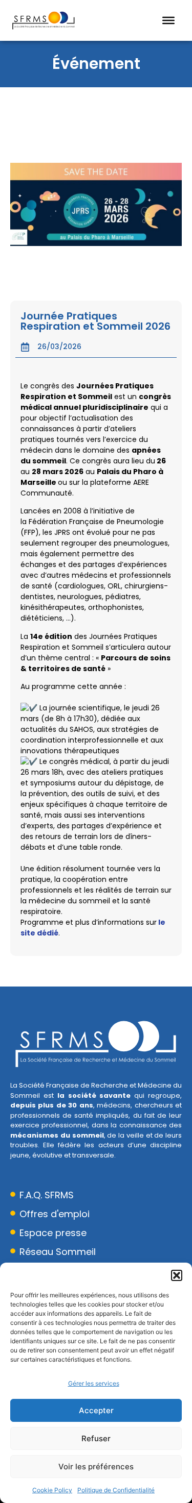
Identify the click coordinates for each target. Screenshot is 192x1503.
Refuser (96, 1438)
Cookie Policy (52, 1490)
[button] (177, 1275)
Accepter (96, 1410)
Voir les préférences (96, 1466)
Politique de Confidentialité (116, 1490)
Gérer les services (93, 1383)
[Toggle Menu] (168, 20)
